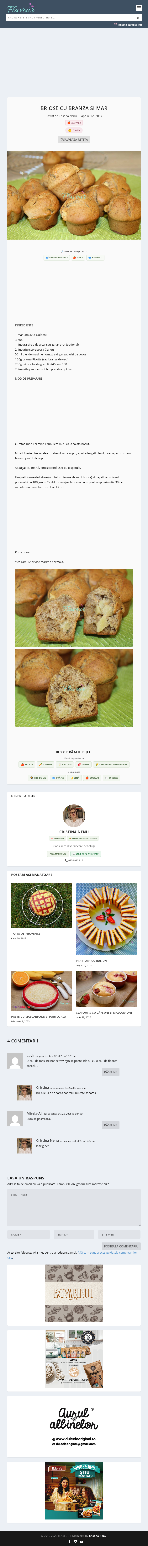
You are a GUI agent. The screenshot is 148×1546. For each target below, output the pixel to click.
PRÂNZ (58, 778)
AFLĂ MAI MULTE (58, 853)
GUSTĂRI (92, 778)
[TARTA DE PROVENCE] (41, 905)
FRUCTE (27, 764)
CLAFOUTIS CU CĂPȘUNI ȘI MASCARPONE (104, 1012)
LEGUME (45, 764)
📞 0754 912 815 (74, 860)
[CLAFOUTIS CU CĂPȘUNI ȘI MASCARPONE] (106, 989)
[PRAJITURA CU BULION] (106, 919)
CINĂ (74, 778)
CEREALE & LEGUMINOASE (111, 764)
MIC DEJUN (38, 778)
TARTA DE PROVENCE (25, 933)
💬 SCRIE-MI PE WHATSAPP (85, 853)
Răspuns (110, 1072)
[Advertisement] (73, 63)
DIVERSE (111, 778)
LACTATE (65, 764)
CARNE (83, 764)
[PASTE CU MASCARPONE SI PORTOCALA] (41, 991)
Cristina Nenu (68, 116)
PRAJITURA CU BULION (91, 961)
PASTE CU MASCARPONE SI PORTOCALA (38, 1016)
